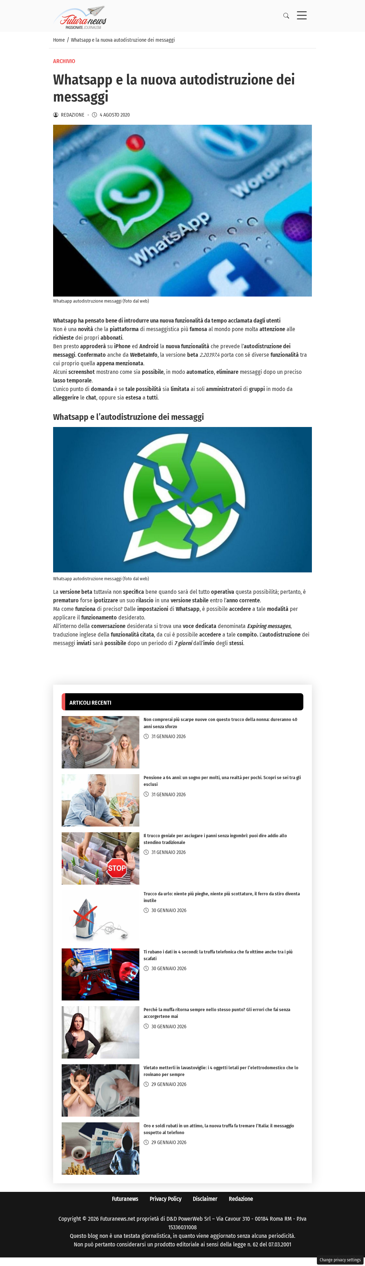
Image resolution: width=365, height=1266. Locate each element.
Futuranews (125, 1198)
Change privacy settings (340, 1259)
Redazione (241, 1198)
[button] (286, 16)
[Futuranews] (80, 15)
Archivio (64, 61)
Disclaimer (205, 1198)
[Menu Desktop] (302, 16)
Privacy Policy (165, 1198)
